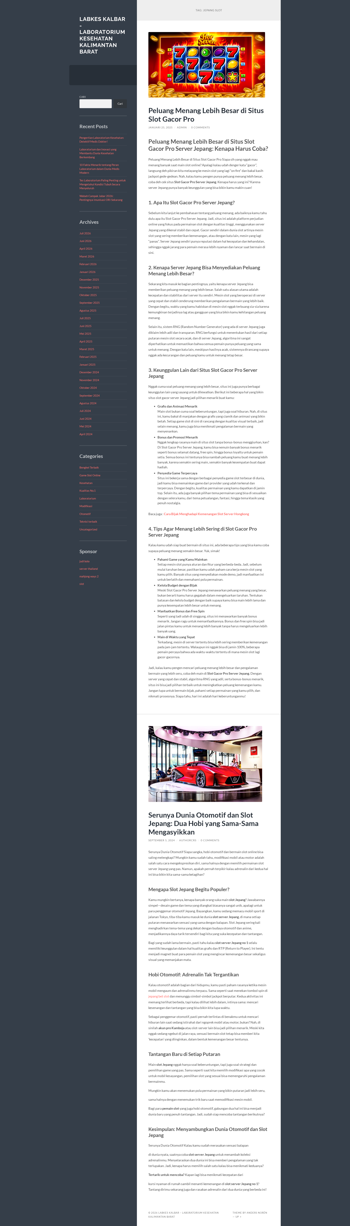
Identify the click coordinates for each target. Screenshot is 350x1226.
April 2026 (85, 248)
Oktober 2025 (88, 295)
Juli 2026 (85, 233)
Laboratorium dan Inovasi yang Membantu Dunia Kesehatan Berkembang (97, 153)
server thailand (88, 568)
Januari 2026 (87, 271)
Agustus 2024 (87, 403)
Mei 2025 (85, 333)
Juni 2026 (85, 241)
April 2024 (85, 434)
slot (81, 583)
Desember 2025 (89, 279)
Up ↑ (239, 1216)
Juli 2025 (85, 318)
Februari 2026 (88, 264)
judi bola (84, 561)
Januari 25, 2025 (160, 127)
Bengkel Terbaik (89, 467)
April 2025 (85, 341)
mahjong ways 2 (89, 576)
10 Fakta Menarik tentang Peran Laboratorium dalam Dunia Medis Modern (99, 168)
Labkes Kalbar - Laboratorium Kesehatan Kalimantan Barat (102, 35)
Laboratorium (87, 498)
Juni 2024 (85, 418)
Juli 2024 (85, 410)
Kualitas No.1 (87, 490)
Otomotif (85, 513)
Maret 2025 (86, 349)
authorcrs (187, 840)
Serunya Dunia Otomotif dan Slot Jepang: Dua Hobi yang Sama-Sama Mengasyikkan (203, 823)
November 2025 (89, 287)
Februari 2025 (88, 356)
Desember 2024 (89, 372)
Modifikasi (85, 506)
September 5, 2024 (161, 840)
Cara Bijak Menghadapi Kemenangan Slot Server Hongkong (206, 514)
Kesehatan (85, 483)
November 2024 (89, 380)
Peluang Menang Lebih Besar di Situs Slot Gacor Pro (206, 114)
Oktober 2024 (88, 387)
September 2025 (89, 302)
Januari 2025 (87, 364)
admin (182, 127)
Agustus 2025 (87, 310)
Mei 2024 (85, 426)
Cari (82, 96)
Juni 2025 (85, 326)
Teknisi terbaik (88, 521)
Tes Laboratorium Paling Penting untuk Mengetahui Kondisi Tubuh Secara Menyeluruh (102, 184)
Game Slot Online (89, 475)
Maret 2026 (86, 256)
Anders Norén (257, 1212)
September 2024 (89, 395)
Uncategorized (88, 529)
